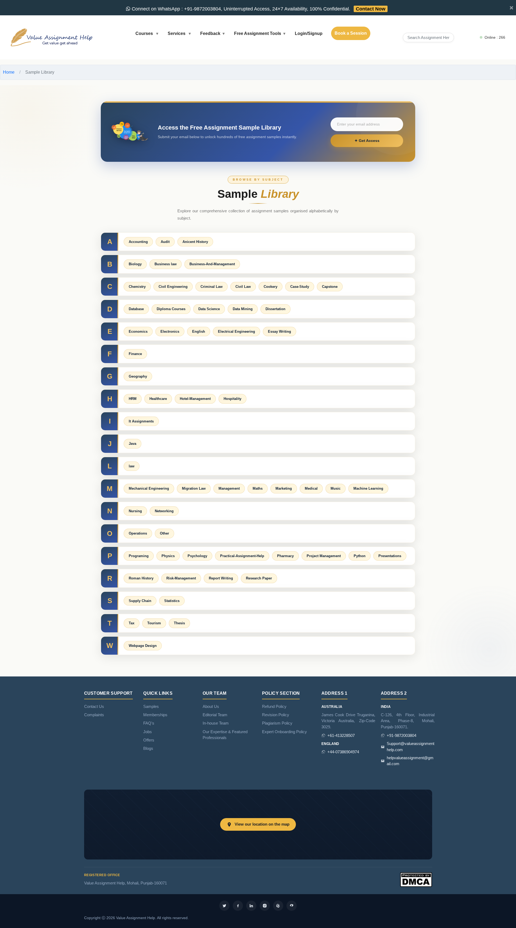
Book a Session (351, 33)
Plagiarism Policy (277, 723)
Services (177, 33)
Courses (144, 33)
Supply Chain (140, 601)
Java (132, 444)
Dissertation (275, 309)
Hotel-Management (195, 399)
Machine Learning (368, 488)
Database (136, 309)
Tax (131, 623)
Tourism (154, 623)
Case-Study (299, 287)
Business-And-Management (212, 264)
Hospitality (232, 399)
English (198, 331)
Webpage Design (143, 646)
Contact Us (94, 706)
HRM (133, 399)
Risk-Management (181, 578)
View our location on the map (262, 824)
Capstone (330, 287)
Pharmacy (285, 556)
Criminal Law (211, 287)
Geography (138, 376)
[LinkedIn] (251, 906)
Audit (165, 242)
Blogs (148, 748)
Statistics (172, 601)
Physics (168, 556)
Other (164, 533)
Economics (138, 331)
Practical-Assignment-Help (242, 556)
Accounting (138, 242)
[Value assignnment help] (53, 37)
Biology (135, 264)
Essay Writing (279, 331)
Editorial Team (215, 715)
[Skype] (291, 906)
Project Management (324, 556)
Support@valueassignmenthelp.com (410, 746)
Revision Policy (275, 715)
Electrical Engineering (236, 331)
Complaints (94, 715)
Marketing (283, 488)
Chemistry (137, 287)
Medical (311, 488)
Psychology (197, 556)
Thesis (179, 623)
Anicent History (195, 242)
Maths (258, 488)
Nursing (135, 511)
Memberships (155, 715)
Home (9, 72)
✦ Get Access (366, 140)
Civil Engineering (173, 287)
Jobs (147, 732)
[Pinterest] (278, 906)
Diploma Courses (171, 309)
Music (336, 488)
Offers (148, 740)
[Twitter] (224, 906)
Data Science (209, 309)
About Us (211, 706)
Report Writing (221, 578)
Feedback (210, 33)
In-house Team (216, 723)
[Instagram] (265, 906)
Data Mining (243, 309)
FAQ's (148, 723)
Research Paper (259, 578)
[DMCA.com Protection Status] (416, 879)
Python (360, 556)
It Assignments (141, 421)
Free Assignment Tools (257, 33)
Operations (138, 533)
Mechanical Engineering (149, 488)
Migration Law (194, 488)
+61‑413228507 (341, 735)
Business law (166, 264)
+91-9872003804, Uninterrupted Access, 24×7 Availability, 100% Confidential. (257, 9)
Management (229, 488)
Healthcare (158, 399)
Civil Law (243, 287)
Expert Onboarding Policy (284, 732)
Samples (151, 706)
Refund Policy (274, 706)
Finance (135, 354)
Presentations (389, 556)
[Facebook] (238, 906)
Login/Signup (308, 33)
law (131, 466)
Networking (164, 511)
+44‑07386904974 (343, 752)
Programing (139, 556)
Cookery (270, 287)
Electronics (169, 331)
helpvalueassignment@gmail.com (410, 761)
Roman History (141, 578)
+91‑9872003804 (401, 735)
